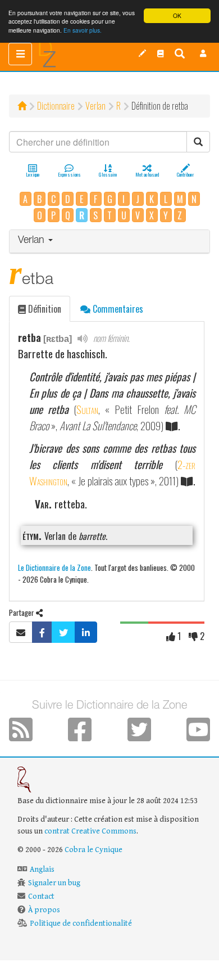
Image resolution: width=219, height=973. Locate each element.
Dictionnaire (56, 105)
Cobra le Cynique (93, 849)
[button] (203, 53)
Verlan (95, 105)
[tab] (109, 241)
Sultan (87, 409)
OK (177, 15)
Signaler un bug (54, 883)
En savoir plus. (82, 30)
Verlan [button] (32, 241)
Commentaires (116, 309)
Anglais (42, 869)
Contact (41, 896)
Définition (43, 309)
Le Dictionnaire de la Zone (54, 567)
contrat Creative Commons (90, 831)
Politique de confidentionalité (81, 923)
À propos (44, 910)
